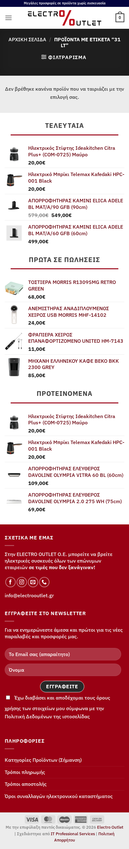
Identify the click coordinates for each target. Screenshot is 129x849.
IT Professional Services (73, 833)
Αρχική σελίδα (27, 39)
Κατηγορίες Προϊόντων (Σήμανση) (43, 760)
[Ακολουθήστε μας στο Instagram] (22, 582)
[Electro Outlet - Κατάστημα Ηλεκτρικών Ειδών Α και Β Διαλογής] (65, 18)
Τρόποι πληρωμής (25, 772)
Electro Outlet (110, 827)
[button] (8, 17)
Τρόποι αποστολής (26, 784)
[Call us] (44, 582)
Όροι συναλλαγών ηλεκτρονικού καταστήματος (59, 796)
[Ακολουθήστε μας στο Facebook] (10, 582)
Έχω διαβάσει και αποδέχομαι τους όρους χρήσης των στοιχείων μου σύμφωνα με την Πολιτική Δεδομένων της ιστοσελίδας (57, 707)
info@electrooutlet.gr (29, 595)
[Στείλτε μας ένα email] (33, 582)
